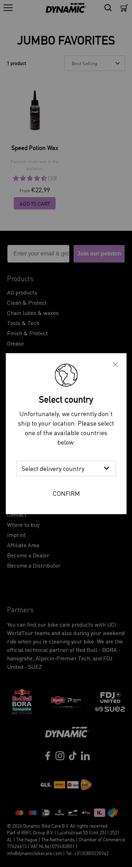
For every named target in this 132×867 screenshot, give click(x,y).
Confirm (66, 493)
